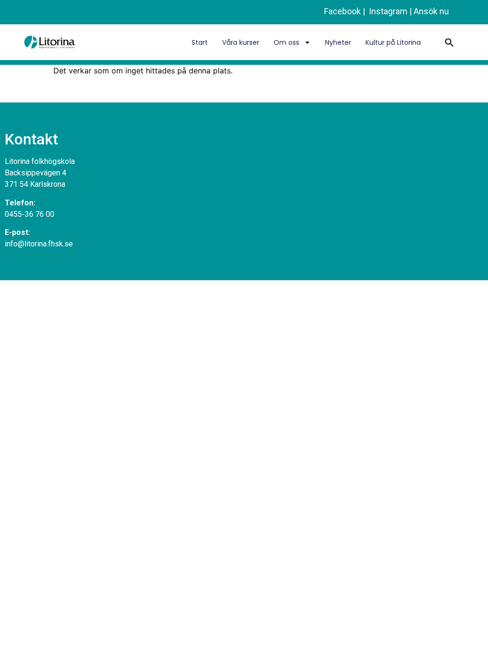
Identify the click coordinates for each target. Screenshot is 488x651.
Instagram (387, 11)
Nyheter (338, 42)
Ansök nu (431, 11)
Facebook (342, 11)
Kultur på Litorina (393, 42)
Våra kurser (240, 42)
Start (200, 42)
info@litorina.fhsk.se (39, 243)
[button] (449, 42)
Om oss (286, 42)
